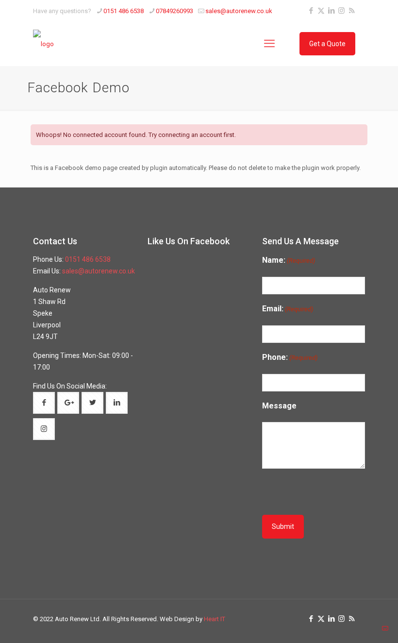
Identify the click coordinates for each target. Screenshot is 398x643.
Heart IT (214, 619)
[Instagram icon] (341, 10)
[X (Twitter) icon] (321, 10)
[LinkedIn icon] (331, 10)
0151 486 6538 (123, 11)
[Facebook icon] (311, 10)
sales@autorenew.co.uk (238, 11)
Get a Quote (327, 44)
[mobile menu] (269, 43)
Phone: (289, 357)
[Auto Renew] (43, 44)
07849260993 (174, 11)
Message (279, 405)
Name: (288, 260)
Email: (287, 308)
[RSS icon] (351, 10)
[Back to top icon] (358, 628)
